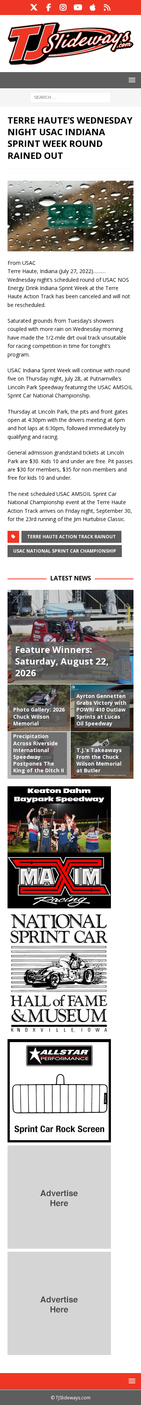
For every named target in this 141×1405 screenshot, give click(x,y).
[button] (130, 80)
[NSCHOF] (59, 1031)
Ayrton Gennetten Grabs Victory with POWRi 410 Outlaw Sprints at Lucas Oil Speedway (101, 709)
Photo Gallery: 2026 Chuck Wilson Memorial (39, 716)
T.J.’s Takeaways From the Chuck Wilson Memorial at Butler (99, 760)
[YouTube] (78, 7)
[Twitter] (34, 7)
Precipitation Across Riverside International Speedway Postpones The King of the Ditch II (38, 753)
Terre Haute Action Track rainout (71, 536)
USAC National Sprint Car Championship (64, 551)
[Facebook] (48, 7)
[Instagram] (63, 7)
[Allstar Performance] (59, 1137)
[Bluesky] (107, 7)
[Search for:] (70, 96)
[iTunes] (92, 7)
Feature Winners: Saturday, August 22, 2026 (62, 661)
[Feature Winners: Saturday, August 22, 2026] (70, 637)
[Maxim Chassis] (59, 903)
